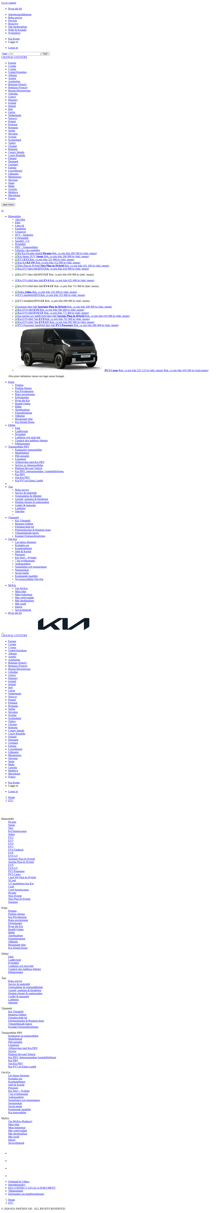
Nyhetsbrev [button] (14, 32)
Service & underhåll (26, 492)
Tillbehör (20, 415)
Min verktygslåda (24, 597)
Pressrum (20, 554)
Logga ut (13, 41)
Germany (13, 164)
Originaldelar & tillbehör (28, 496)
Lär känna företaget (25, 542)
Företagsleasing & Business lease (33, 529)
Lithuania (13, 173)
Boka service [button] (15, 17)
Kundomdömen (23, 548)
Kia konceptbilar (17, 1112)
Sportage (13, 902)
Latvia (11, 112)
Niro (10, 828)
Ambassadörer (23, 563)
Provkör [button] (12, 20)
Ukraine (12, 146)
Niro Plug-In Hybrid (19, 898)
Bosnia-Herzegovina (19, 90)
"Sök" (4, 53)
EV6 (10, 852)
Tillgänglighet (15, 1190)
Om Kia (12, 539)
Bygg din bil (15, 8)
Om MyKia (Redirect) (20, 1121)
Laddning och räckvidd (27, 437)
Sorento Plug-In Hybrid (21, 862)
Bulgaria (12, 149)
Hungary (13, 99)
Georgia (12, 189)
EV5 (10, 846)
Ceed (11, 886)
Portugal (12, 124)
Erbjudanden (22, 397)
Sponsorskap (22, 569)
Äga (10, 486)
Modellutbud (22, 452)
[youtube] (11, 1158)
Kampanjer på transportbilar (23, 1035)
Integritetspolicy (16, 1184)
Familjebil (20, 228)
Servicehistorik (23, 609)
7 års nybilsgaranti (25, 560)
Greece (12, 96)
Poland (12, 121)
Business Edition (24, 523)
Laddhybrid (21, 431)
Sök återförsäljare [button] (17, 26)
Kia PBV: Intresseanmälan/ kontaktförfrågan (32, 1057)
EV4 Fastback (16, 849)
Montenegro (14, 176)
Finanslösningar (23, 412)
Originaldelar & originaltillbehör (25, 987)
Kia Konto (14, 38)
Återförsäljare (22, 409)
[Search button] (2, 633)
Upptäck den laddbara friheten (31, 440)
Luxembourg (15, 170)
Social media (22, 573)
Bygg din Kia (22, 400)
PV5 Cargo (14, 874)
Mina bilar (20, 591)
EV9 (10, 865)
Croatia (12, 66)
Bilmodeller (14, 216)
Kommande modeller (26, 576)
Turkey (12, 143)
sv (2, 210)
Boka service (22, 489)
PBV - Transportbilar (26, 247)
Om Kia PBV (22, 477)
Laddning (20, 508)
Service (12, 1051)
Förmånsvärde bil (24, 526)
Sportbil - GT (22, 241)
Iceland (12, 102)
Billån (18, 406)
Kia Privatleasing (24, 391)
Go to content (8, 2)
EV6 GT (13, 855)
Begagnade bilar (24, 419)
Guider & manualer (25, 505)
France (12, 198)
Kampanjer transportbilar (28, 449)
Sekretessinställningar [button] (19, 14)
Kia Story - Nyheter (25, 557)
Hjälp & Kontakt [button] (17, 29)
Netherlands (14, 115)
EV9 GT (13, 868)
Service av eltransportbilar (29, 465)
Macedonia (14, 195)
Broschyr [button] (13, 23)
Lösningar (20, 459)
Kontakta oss (22, 545)
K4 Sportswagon (17, 831)
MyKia (12, 585)
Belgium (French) (17, 87)
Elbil (17, 222)
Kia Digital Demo (24, 422)
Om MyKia (21, 588)
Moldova (13, 192)
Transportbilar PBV (18, 446)
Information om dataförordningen (26, 1193)
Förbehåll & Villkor (18, 1181)
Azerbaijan (14, 81)
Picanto (12, 821)
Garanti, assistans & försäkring (31, 499)
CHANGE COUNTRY (14, 57)
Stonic (11, 825)
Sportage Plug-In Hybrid (21, 858)
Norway (12, 118)
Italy (10, 109)
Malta (11, 186)
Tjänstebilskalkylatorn (27, 532)
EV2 (10, 837)
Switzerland (14, 139)
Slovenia (13, 179)
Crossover (20, 231)
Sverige (12, 136)
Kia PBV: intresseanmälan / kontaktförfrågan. (39, 471)
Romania (13, 127)
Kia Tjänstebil (22, 520)
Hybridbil (20, 244)
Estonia (12, 167)
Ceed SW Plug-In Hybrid (22, 877)
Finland (12, 158)
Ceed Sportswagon (18, 889)
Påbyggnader (22, 455)
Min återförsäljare (24, 600)
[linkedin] (11, 1173)
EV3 (10, 840)
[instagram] (11, 1165)
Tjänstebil (13, 517)
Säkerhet (19, 511)
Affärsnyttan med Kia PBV (30, 462)
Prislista (19, 385)
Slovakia (13, 133)
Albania (12, 75)
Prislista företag (23, 388)
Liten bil (19, 225)
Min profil (20, 603)
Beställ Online (22, 403)
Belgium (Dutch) (17, 84)
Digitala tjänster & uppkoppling (32, 502)
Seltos (11, 834)
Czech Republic (16, 155)
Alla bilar (20, 219)
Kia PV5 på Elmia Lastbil (29, 480)
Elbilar (11, 425)
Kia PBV (20, 474)
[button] (109, 54)
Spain (11, 183)
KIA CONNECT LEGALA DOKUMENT (32, 1187)
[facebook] (11, 1150)
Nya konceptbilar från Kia (29, 579)
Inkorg (18, 606)
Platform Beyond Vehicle (28, 468)
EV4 (10, 843)
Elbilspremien (22, 443)
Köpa (11, 382)
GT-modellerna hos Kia (21, 883)
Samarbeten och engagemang (31, 566)
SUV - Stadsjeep (24, 234)
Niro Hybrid (15, 895)
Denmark (13, 161)
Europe (12, 62)
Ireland (12, 106)
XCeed (12, 880)
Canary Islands (16, 152)
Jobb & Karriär (23, 551)
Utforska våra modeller (27, 250)
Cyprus (12, 69)
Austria (12, 78)
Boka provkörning (25, 394)
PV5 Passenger (16, 871)
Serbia (11, 130)
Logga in (13, 47)
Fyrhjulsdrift (21, 237)
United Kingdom (17, 72)
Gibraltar (13, 93)
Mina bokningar (23, 594)
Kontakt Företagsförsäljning (30, 536)
